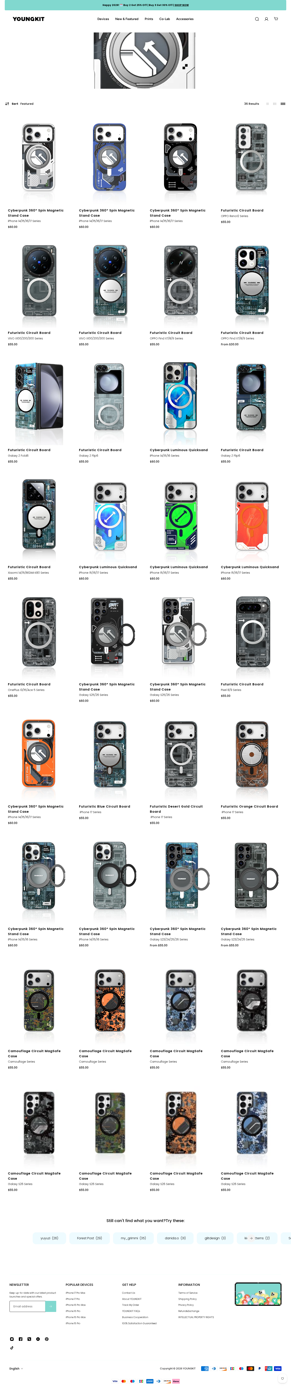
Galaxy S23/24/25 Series (237, 939)
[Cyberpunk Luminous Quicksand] (181, 399)
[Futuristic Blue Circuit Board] (110, 756)
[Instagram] (12, 1339)
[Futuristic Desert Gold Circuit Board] (181, 756)
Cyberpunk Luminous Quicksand (179, 450)
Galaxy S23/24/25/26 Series (169, 939)
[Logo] (28, 19)
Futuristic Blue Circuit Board (104, 806)
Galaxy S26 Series (20, 1184)
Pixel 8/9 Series (231, 690)
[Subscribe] (50, 1306)
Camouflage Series (21, 1062)
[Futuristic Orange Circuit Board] (252, 756)
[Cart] (276, 19)
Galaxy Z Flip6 (88, 455)
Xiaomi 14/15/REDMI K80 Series (28, 573)
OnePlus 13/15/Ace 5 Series (26, 690)
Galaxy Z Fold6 (18, 455)
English (14, 1369)
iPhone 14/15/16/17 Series (24, 221)
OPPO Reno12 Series (234, 216)
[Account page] (266, 19)
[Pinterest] (46, 1339)
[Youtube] (38, 1339)
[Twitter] (29, 1339)
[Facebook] (20, 1339)
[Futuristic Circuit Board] (252, 160)
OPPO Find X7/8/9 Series (166, 338)
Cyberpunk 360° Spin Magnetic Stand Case (36, 213)
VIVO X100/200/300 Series (25, 338)
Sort (22, 104)
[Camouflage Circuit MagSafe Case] (39, 1000)
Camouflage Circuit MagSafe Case (34, 1053)
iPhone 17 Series (90, 812)
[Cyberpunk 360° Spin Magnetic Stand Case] (39, 160)
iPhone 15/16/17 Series (93, 573)
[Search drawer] (257, 19)
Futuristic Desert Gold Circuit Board (176, 809)
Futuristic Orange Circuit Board (249, 806)
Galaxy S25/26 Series (93, 695)
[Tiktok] (12, 1347)
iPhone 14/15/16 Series (164, 455)
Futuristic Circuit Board (242, 210)
